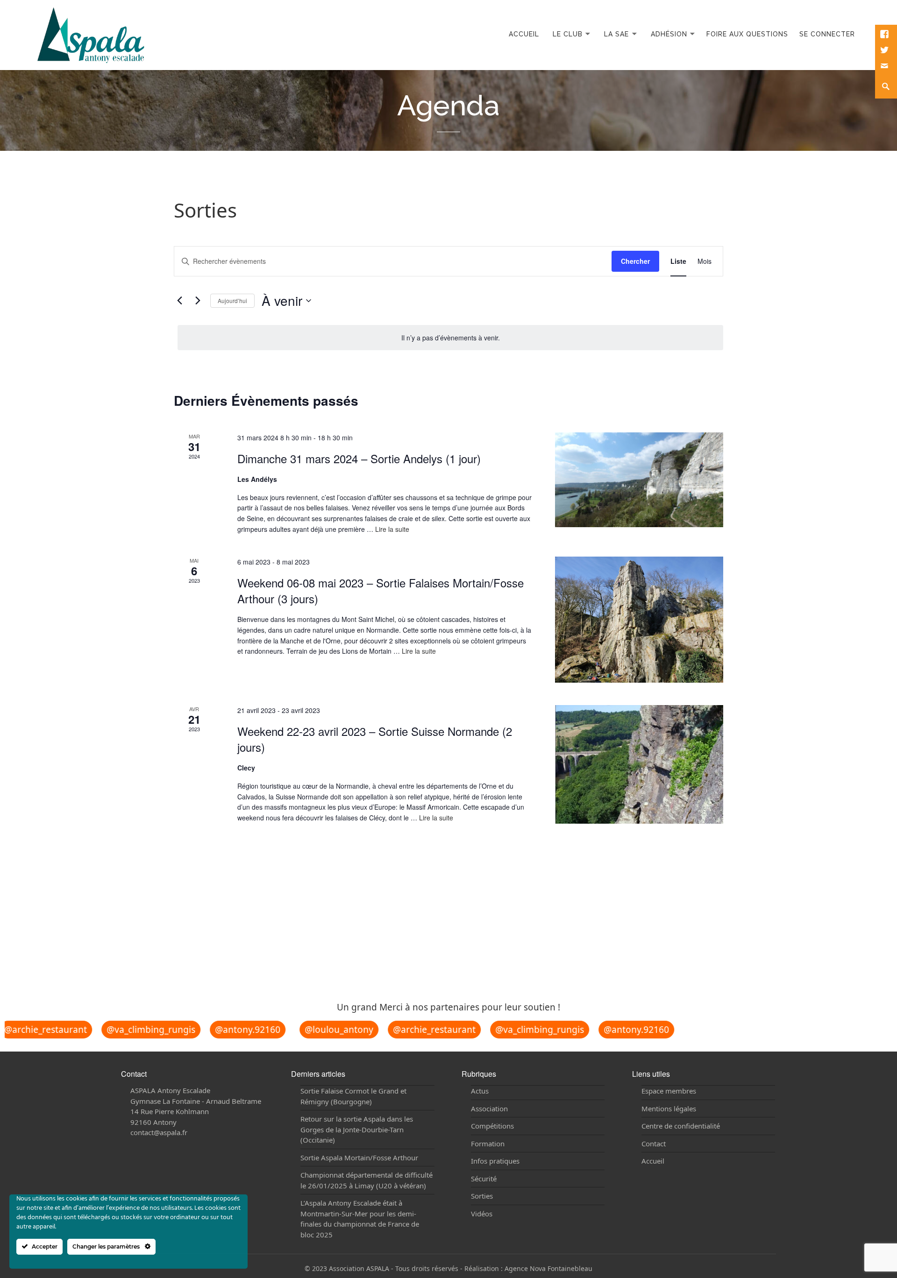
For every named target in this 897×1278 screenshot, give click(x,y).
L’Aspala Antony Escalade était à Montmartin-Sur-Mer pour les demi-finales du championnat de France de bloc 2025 (359, 1218)
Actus (480, 1090)
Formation (488, 1143)
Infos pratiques (495, 1160)
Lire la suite (392, 529)
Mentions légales (668, 1108)
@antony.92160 (234, 1030)
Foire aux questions (747, 34)
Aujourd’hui (232, 300)
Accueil (524, 34)
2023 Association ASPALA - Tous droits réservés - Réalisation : (408, 1268)
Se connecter (827, 34)
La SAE (616, 34)
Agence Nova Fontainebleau (548, 1268)
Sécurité (484, 1178)
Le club (568, 34)
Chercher (635, 261)
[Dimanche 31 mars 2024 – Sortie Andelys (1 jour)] (639, 479)
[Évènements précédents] (179, 300)
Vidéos (481, 1213)
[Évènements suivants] (197, 300)
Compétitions (492, 1125)
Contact (653, 1143)
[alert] (450, 338)
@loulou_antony (325, 1030)
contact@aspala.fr (158, 1132)
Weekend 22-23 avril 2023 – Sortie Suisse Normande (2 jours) (374, 739)
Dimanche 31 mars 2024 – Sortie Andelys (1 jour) (359, 458)
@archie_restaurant (420, 1030)
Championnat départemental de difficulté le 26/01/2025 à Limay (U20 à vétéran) (366, 1180)
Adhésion (669, 34)
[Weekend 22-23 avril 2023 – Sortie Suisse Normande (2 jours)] (639, 764)
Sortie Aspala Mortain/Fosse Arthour (359, 1157)
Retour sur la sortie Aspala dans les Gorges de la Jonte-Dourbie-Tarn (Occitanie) (356, 1129)
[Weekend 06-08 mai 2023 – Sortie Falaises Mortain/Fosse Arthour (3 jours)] (639, 620)
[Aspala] (90, 34)
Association (489, 1108)
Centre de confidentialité (680, 1125)
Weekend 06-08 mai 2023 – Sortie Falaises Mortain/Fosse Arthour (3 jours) (380, 590)
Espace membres (668, 1090)
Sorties (482, 1195)
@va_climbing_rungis (137, 1030)
